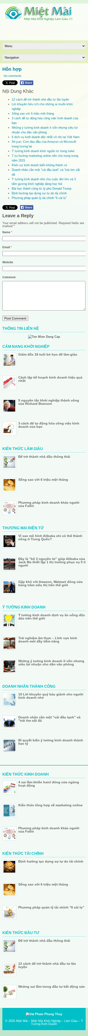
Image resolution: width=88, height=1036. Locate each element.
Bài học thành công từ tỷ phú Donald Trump (41, 188)
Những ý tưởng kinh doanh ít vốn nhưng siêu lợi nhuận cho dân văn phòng (51, 662)
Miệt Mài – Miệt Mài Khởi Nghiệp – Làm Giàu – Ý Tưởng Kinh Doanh (49, 1022)
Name (7, 232)
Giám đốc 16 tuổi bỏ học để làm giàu (47, 354)
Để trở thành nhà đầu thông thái (44, 456)
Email (7, 247)
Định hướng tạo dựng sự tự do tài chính (39, 193)
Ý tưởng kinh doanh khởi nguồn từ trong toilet (43, 151)
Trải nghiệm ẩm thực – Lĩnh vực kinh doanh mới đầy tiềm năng (47, 639)
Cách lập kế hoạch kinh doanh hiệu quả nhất (50, 379)
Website (7, 262)
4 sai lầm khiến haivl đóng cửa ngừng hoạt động (48, 783)
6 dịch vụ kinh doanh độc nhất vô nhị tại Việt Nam (46, 137)
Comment (8, 277)
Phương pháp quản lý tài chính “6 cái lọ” (39, 198)
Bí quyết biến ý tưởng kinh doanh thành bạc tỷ (50, 741)
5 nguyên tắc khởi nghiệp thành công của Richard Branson (48, 401)
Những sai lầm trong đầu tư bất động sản (51, 986)
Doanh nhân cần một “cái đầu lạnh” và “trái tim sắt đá (49, 718)
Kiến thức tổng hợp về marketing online (50, 805)
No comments (12, 76)
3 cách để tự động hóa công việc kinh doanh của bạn (48, 424)
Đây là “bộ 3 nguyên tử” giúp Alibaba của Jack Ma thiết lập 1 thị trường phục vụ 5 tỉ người (52, 562)
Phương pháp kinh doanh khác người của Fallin (48, 504)
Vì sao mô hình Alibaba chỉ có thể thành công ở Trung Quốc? (50, 537)
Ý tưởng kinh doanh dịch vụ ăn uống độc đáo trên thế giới (51, 616)
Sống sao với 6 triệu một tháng (33, 113)
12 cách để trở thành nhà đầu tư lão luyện (40, 99)
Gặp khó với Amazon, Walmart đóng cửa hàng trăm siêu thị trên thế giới (50, 583)
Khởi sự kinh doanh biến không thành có (39, 165)
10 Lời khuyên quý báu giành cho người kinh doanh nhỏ (50, 695)
